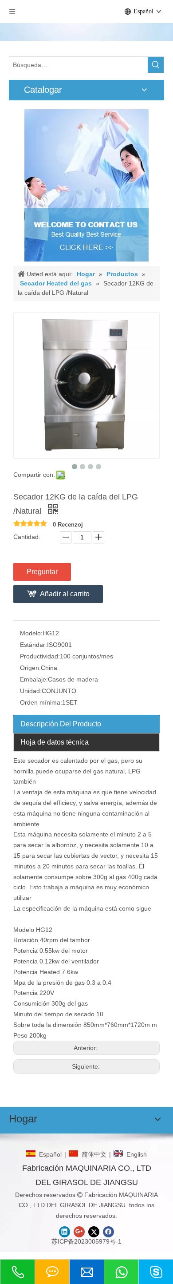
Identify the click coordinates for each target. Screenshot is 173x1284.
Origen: (30, 667)
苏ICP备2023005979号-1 (86, 1241)
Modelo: (31, 633)
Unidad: (31, 690)
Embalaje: (34, 679)
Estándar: (33, 644)
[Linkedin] (64, 1231)
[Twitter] (93, 1231)
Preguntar (42, 571)
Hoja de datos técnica (54, 742)
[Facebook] (108, 1231)
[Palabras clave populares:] (156, 65)
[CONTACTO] (86, 185)
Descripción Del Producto (60, 724)
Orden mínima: (41, 702)
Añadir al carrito (65, 594)
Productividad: (40, 656)
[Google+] (79, 1231)
